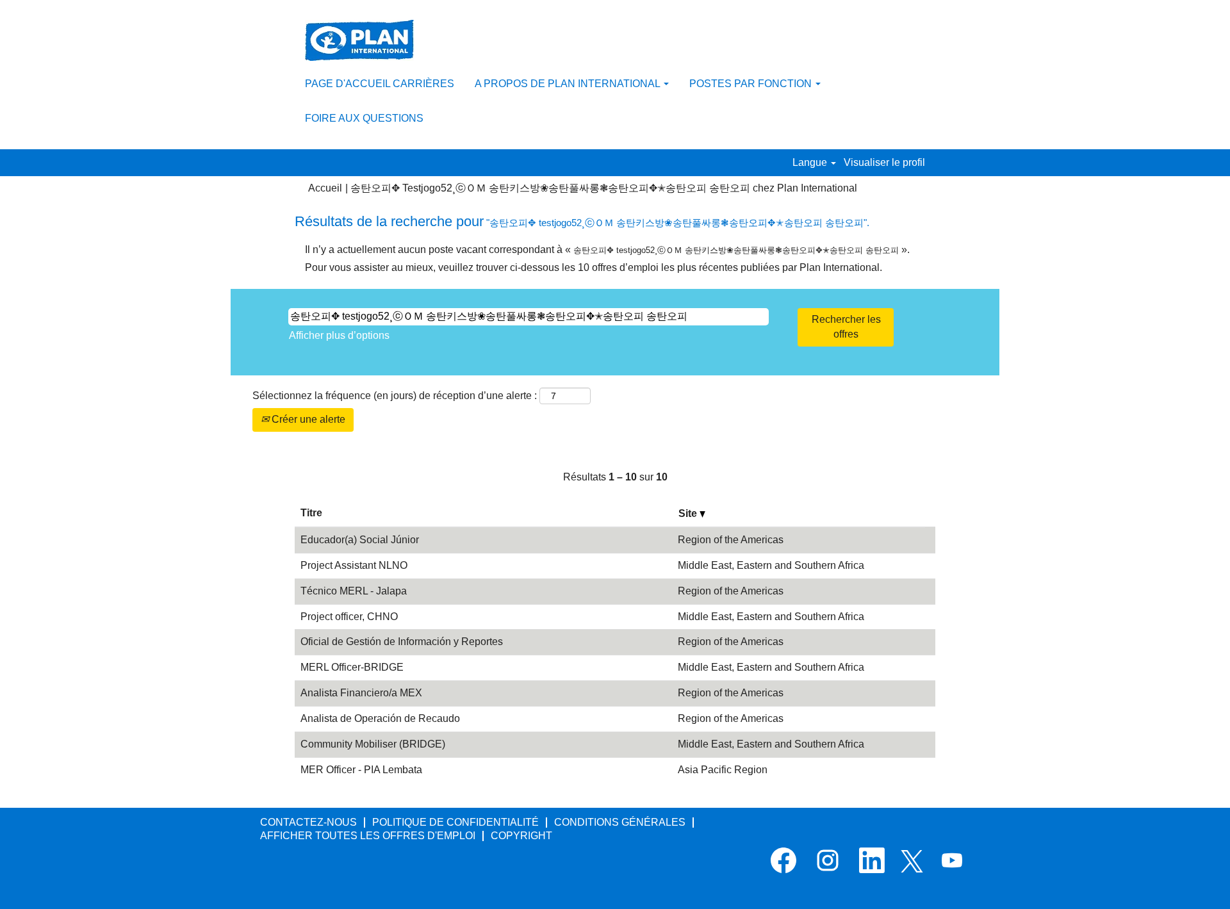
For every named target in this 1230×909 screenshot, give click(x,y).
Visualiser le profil (884, 162)
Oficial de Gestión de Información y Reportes (401, 641)
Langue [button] (811, 162)
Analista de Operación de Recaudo (380, 718)
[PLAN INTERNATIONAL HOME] (359, 40)
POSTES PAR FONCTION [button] (751, 83)
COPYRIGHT (521, 835)
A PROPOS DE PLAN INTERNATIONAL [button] (568, 83)
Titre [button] (311, 512)
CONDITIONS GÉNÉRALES (619, 822)
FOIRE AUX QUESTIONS (364, 118)
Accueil (325, 188)
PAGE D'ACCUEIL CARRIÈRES (379, 83)
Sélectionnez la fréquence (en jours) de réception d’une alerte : (394, 395)
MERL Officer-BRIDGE (352, 667)
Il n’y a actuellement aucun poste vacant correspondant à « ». (607, 249)
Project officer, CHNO (349, 616)
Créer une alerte (307, 419)
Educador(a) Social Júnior (359, 539)
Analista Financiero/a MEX (361, 692)
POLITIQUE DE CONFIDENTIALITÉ (455, 822)
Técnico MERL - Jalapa (353, 591)
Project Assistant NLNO (353, 565)
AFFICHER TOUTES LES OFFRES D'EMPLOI (367, 835)
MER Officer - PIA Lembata (361, 769)
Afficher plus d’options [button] (339, 335)
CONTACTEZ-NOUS (308, 822)
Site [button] (689, 513)
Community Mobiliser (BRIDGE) (372, 744)
